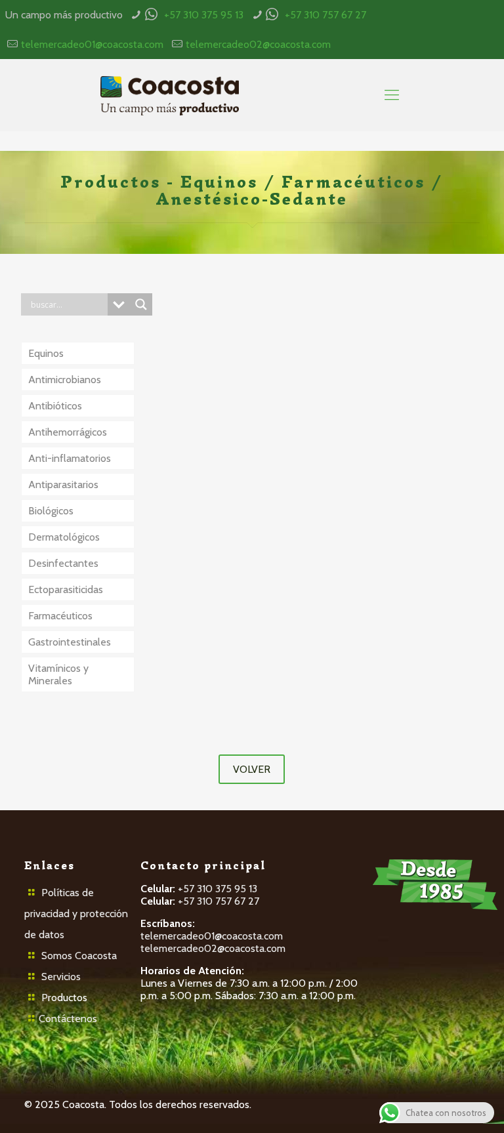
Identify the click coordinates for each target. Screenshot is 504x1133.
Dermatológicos (64, 537)
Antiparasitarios (63, 484)
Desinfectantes (63, 563)
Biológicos (51, 511)
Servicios (61, 976)
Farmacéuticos (60, 615)
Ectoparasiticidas (65, 589)
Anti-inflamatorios (69, 458)
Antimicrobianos (64, 379)
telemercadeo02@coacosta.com (258, 44)
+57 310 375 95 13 (203, 15)
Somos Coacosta (79, 955)
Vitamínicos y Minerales (58, 674)
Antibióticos (55, 406)
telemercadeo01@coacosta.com (92, 44)
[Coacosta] (169, 95)
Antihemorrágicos (67, 432)
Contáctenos (68, 1018)
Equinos (46, 353)
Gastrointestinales (69, 642)
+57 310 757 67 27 (325, 15)
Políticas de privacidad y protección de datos (76, 913)
